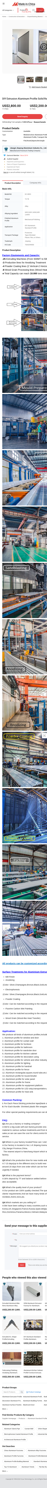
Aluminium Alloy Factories (37, 1450)
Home (4, 16)
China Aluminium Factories (13, 1450)
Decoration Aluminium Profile (12, 1401)
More (4, 1471)
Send (22, 1265)
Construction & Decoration (17, 16)
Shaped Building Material (35, 16)
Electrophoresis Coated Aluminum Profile (18, 1434)
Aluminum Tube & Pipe (12, 1429)
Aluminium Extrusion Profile (12, 1397)
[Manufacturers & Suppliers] (23, 4)
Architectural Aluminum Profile (15, 1439)
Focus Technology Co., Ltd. (29, 1479)
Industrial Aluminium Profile (33, 1397)
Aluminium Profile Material (37, 1456)
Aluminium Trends (28, 1467)
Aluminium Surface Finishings (12, 1405)
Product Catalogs (34, 1392)
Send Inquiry (22, 116)
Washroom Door (29, 1405)
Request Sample (40, 122)
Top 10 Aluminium (10, 1467)
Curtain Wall (29, 1429)
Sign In (5, 172)
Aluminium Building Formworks (33, 1401)
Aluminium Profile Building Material (16, 1461)
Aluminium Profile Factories (14, 1456)
